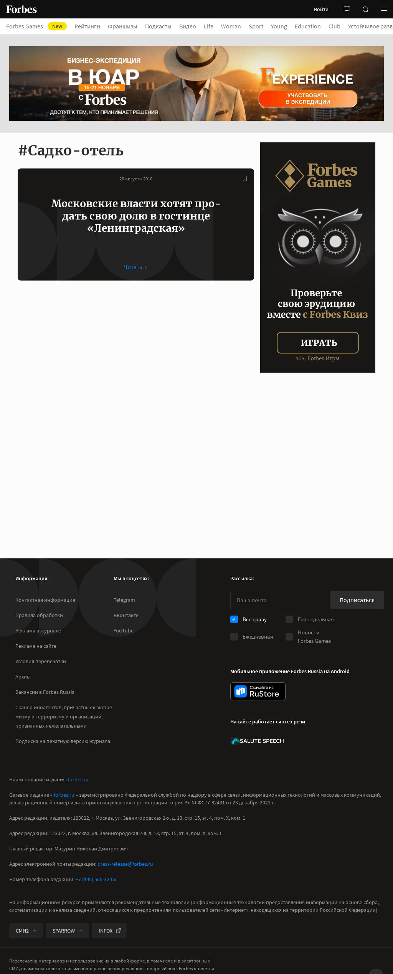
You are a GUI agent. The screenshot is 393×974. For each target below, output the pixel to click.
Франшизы (122, 26)
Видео (187, 26)
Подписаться (357, 600)
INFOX (105, 930)
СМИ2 (22, 930)
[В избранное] (245, 178)
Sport (256, 26)
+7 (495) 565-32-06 (96, 879)
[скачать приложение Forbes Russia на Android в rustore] (258, 691)
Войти (321, 9)
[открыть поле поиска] (365, 9)
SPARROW (64, 930)
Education (308, 26)
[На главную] (21, 9)
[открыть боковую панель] (347, 9)
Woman (231, 26)
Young (279, 26)
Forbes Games (34, 26)
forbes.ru (78, 779)
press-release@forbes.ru (125, 863)
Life (208, 26)
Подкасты (158, 26)
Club (334, 26)
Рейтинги (87, 26)
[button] (384, 9)
